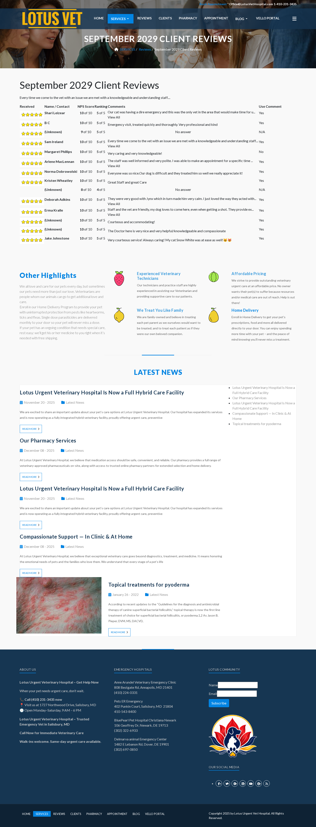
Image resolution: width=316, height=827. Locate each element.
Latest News (75, 402)
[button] (120, 18)
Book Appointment (213, 4)
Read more (29, 428)
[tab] (249, 398)
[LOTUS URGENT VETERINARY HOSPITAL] (52, 18)
